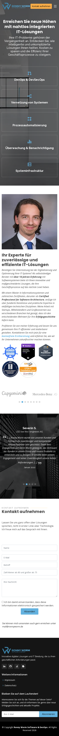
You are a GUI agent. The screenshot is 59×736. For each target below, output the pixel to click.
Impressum (10, 680)
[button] (19, 402)
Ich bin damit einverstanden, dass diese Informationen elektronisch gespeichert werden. (28, 603)
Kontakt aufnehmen (41, 6)
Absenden (29, 611)
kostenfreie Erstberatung (16, 336)
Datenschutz (10, 685)
